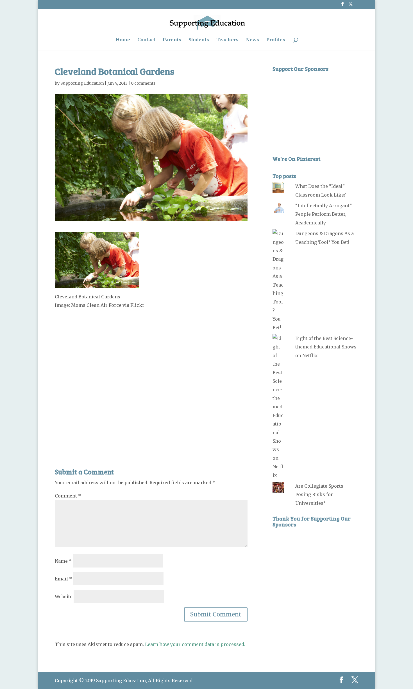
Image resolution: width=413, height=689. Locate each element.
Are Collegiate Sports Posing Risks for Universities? (319, 494)
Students (199, 40)
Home (123, 40)
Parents (172, 40)
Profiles (275, 40)
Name (63, 561)
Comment (68, 496)
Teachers (227, 40)
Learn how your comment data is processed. (195, 644)
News (252, 40)
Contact (146, 40)
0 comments (143, 83)
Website (63, 596)
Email (63, 579)
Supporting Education (82, 83)
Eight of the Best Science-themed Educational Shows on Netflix (326, 347)
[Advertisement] (151, 376)
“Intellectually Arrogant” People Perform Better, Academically (323, 214)
